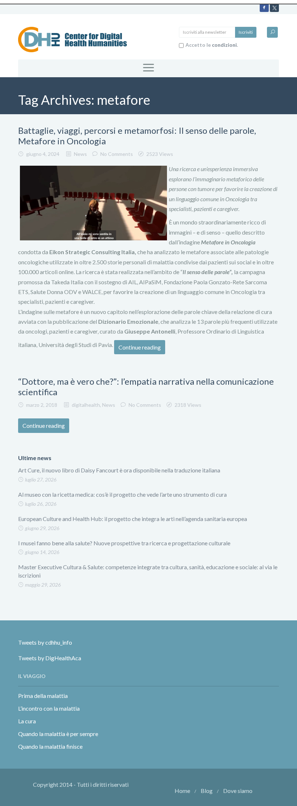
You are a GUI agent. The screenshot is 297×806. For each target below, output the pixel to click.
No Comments (116, 154)
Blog (207, 790)
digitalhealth (86, 405)
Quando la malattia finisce (50, 746)
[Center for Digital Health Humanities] (72, 38)
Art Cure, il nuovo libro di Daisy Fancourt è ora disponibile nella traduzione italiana (119, 470)
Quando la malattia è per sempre (58, 733)
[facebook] (264, 7)
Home (182, 790)
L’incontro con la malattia (49, 708)
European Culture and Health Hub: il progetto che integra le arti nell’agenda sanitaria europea (132, 518)
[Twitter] (274, 7)
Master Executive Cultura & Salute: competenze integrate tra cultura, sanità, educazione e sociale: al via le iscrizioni (147, 571)
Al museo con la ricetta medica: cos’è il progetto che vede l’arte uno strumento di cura (122, 494)
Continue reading (139, 347)
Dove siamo (237, 790)
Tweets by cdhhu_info (45, 642)
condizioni (224, 45)
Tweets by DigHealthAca (49, 657)
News (80, 154)
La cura (27, 721)
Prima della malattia (43, 695)
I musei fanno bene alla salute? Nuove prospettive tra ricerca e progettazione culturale (124, 543)
